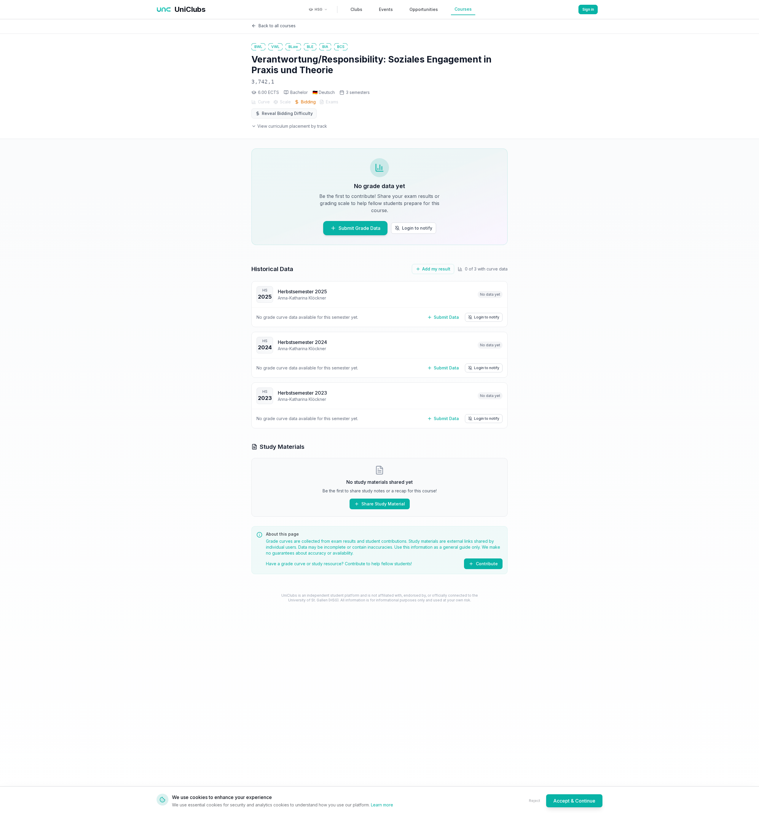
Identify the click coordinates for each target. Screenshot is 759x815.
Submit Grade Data (359, 228)
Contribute (487, 563)
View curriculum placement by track (292, 126)
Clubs (356, 9)
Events (386, 9)
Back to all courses (277, 25)
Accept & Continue (574, 801)
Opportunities (423, 9)
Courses (463, 9)
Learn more (382, 804)
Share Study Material (383, 503)
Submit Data (446, 317)
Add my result (436, 268)
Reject (534, 800)
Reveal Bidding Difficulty (287, 113)
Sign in (588, 9)
